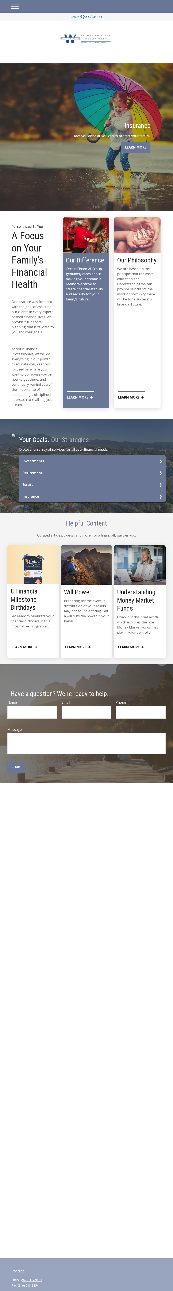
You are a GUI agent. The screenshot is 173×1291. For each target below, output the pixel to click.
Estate (28, 484)
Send (16, 767)
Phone (121, 702)
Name (12, 702)
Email (66, 702)
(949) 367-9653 (31, 1280)
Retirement (32, 472)
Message (14, 729)
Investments (33, 461)
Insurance (31, 496)
